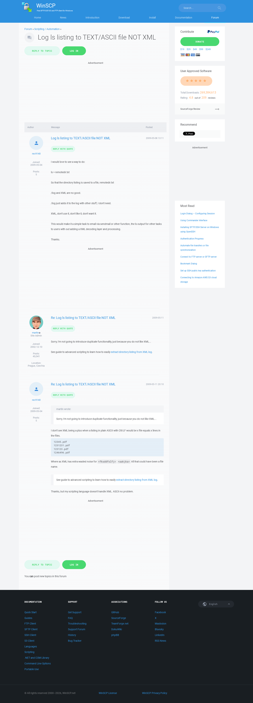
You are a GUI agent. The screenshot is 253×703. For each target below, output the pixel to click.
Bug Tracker (74, 640)
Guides (28, 618)
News (63, 17)
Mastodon (160, 623)
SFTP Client (30, 629)
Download (124, 17)
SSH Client (30, 635)
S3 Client (29, 640)
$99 (201, 49)
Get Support (74, 612)
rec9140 (36, 153)
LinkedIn (159, 635)
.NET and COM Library (36, 657)
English (213, 604)
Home (37, 17)
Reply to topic (42, 50)
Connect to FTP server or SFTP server (198, 256)
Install (152, 17)
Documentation (183, 17)
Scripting (29, 652)
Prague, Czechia (36, 365)
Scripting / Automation (47, 29)
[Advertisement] (95, 91)
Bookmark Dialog (188, 263)
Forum (215, 17)
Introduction (92, 17)
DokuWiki (116, 629)
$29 (189, 49)
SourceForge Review (190, 109)
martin (35, 332)
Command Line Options (37, 663)
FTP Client (30, 623)
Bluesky (159, 629)
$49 (195, 49)
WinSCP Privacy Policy (154, 693)
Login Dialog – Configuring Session (197, 213)
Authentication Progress (192, 238)
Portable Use (31, 669)
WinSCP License (108, 693)
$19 (182, 49)
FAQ (70, 618)
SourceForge (118, 618)
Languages (30, 646)
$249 (208, 49)
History (72, 635)
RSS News (160, 640)
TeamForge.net (119, 623)
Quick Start (30, 612)
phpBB (115, 635)
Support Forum (76, 629)
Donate (200, 41)
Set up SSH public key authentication (198, 270)
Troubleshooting (77, 623)
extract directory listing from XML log (131, 352)
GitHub (115, 612)
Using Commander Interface (193, 220)
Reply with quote (63, 148)
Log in (74, 50)
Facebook (160, 612)
